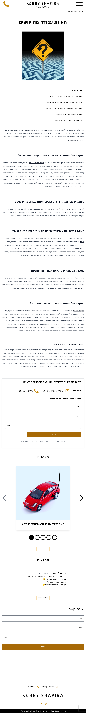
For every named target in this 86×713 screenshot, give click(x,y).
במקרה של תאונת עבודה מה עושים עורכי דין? (66, 120)
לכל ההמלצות (43, 598)
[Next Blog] (81, 498)
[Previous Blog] (4, 498)
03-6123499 (26, 391)
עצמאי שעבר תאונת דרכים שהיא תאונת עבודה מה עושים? (65, 103)
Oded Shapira (60, 711)
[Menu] (79, 4)
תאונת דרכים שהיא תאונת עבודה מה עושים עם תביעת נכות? (64, 108)
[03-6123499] (6, 4)
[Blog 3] (48, 537)
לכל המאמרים (43, 549)
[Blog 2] (43, 537)
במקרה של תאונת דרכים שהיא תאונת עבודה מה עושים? (65, 97)
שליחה (54, 434)
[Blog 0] (31, 537)
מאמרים (67, 11)
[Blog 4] (54, 537)
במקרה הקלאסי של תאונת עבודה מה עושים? (69, 114)
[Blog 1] (37, 537)
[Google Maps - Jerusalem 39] (43, 666)
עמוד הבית (77, 11)
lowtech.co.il (36, 711)
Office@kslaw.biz (53, 391)
